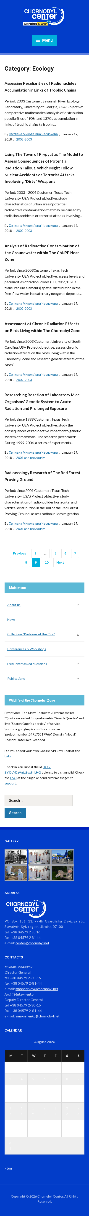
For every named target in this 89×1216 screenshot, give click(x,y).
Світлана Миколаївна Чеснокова (33, 134)
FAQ (13, 778)
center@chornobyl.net (32, 943)
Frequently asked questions (27, 664)
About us (14, 605)
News (11, 619)
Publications (16, 678)
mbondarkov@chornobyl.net (37, 989)
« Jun (8, 1168)
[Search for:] (44, 800)
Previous (19, 553)
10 (46, 562)
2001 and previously (30, 458)
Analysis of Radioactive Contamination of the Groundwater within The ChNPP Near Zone (42, 252)
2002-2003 (24, 139)
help (8, 756)
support (10, 783)
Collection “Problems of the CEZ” (31, 634)
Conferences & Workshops (26, 649)
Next (60, 562)
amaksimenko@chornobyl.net (38, 1016)
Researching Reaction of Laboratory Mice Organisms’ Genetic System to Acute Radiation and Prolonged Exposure (42, 401)
